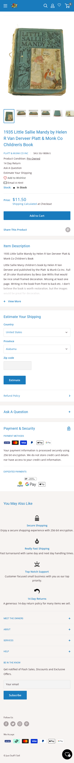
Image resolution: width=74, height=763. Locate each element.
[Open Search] (46, 6)
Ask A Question (13, 168)
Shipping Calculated (25, 204)
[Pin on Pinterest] (67, 229)
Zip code (9, 357)
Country (9, 324)
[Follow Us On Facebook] (6, 723)
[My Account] (52, 6)
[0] (67, 6)
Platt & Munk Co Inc (16, 153)
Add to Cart (37, 215)
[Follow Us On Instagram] (19, 723)
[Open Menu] (5, 5)
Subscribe (15, 695)
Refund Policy (12, 395)
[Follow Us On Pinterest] (26, 723)
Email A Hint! (15, 182)
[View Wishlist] (60, 6)
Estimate (14, 380)
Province (9, 341)
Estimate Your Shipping (18, 173)
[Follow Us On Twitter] (12, 723)
